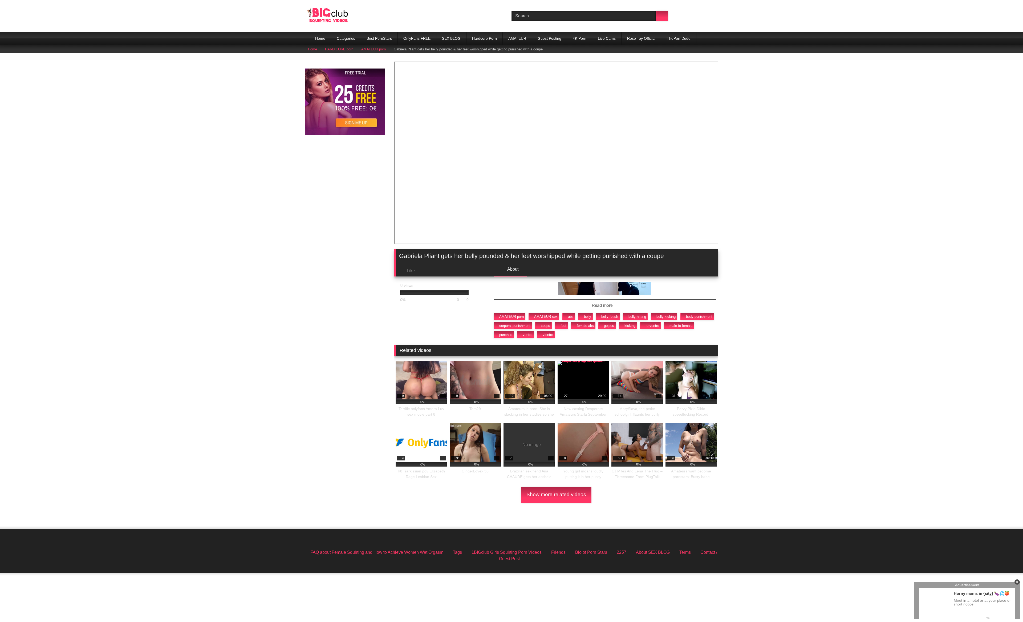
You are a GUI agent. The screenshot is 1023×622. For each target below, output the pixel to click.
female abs (585, 326)
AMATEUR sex (546, 317)
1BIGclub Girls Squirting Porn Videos (507, 552)
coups (545, 326)
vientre (548, 335)
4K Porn (579, 38)
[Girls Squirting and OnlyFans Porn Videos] (328, 15)
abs (571, 317)
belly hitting (637, 317)
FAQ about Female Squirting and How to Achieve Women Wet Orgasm (376, 552)
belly (587, 317)
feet (563, 326)
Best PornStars (379, 38)
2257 (621, 552)
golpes (609, 326)
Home (320, 38)
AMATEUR (517, 38)
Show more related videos (556, 494)
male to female (680, 326)
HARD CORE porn (339, 49)
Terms (685, 552)
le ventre (652, 326)
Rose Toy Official (641, 38)
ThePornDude (679, 38)
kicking (629, 326)
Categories (346, 38)
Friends (558, 552)
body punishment (699, 317)
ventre (527, 335)
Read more (603, 305)
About (512, 269)
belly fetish (609, 317)
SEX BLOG (451, 38)
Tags (457, 552)
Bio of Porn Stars (591, 552)
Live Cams (607, 38)
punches (505, 335)
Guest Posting (549, 38)
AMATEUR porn (373, 49)
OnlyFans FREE (417, 38)
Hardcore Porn (484, 38)
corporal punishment (514, 326)
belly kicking (666, 317)
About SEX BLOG (653, 552)
